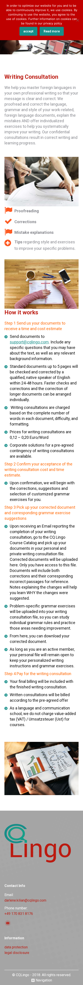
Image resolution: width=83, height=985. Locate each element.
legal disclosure (16, 953)
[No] (77, 20)
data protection (16, 947)
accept (28, 31)
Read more (52, 31)
